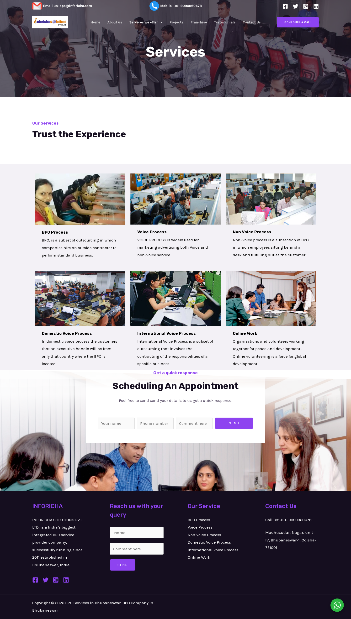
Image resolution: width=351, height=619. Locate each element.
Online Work (199, 557)
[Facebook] (285, 6)
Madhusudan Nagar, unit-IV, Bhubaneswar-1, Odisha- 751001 (290, 540)
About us (114, 22)
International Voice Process (213, 549)
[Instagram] (305, 6)
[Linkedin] (316, 6)
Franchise (199, 22)
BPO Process (199, 519)
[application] (160, 22)
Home (95, 22)
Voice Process (200, 527)
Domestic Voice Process (209, 542)
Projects (176, 22)
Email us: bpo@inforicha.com (67, 6)
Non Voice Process (204, 534)
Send (234, 423)
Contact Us (252, 22)
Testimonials (225, 22)
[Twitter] (295, 6)
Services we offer (143, 22)
